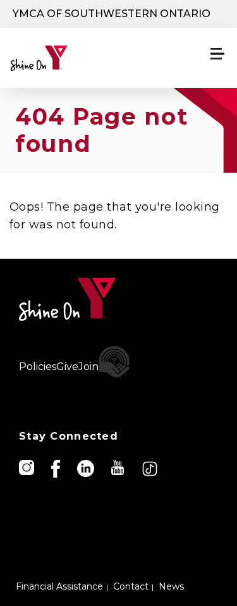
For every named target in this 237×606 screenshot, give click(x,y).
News (171, 586)
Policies (37, 367)
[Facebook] (56, 468)
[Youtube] (118, 466)
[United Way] (114, 362)
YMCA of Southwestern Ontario (111, 14)
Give (67, 367)
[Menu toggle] (217, 53)
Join (88, 367)
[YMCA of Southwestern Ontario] (67, 58)
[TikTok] (151, 468)
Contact (131, 586)
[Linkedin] (86, 468)
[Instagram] (27, 466)
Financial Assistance (59, 586)
